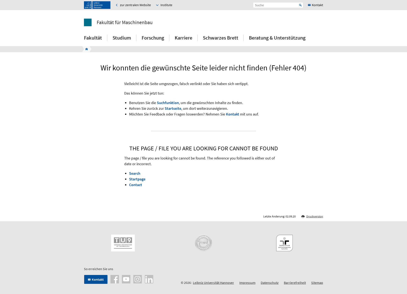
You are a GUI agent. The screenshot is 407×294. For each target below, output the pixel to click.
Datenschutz (270, 282)
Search (134, 173)
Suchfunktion (168, 102)
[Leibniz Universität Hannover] (97, 5)
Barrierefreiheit (295, 282)
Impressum (247, 282)
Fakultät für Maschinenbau (125, 22)
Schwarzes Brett (220, 37)
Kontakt (232, 114)
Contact (135, 184)
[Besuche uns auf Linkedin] (149, 279)
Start (300, 5)
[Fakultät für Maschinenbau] (85, 49)
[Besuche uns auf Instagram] (137, 279)
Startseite (173, 108)
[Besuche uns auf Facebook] (114, 279)
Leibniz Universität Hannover (213, 282)
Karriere (183, 37)
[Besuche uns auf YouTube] (126, 279)
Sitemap (317, 282)
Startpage (137, 179)
